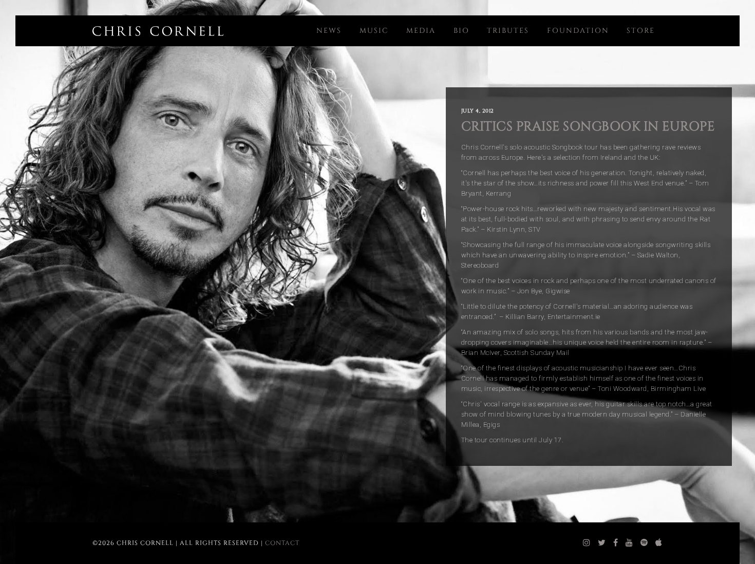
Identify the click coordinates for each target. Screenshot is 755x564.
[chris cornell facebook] (615, 543)
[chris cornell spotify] (644, 543)
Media (421, 30)
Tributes (508, 30)
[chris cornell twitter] (602, 543)
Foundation (578, 30)
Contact (282, 543)
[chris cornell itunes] (659, 543)
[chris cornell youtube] (629, 543)
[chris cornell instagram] (587, 543)
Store (641, 30)
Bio (461, 30)
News (329, 30)
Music (374, 30)
